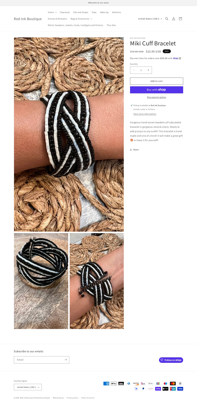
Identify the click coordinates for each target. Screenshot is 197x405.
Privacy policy (72, 398)
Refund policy (58, 398)
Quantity (134, 64)
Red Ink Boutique (27, 398)
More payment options (156, 97)
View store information (144, 114)
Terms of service (87, 398)
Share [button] (136, 149)
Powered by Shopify (42, 398)
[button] (52, 12)
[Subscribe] (65, 359)
